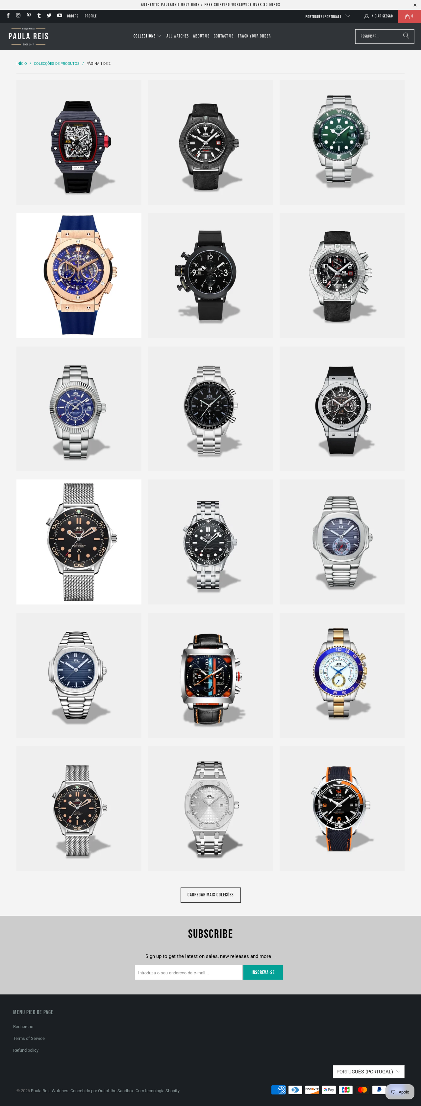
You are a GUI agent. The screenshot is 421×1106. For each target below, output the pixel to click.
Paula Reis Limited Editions (78, 541)
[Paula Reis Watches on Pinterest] (28, 16)
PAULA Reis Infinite (342, 409)
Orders (72, 16)
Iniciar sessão (382, 16)
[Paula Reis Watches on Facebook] (8, 16)
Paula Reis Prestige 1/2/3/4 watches (342, 808)
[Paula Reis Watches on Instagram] (18, 16)
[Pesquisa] (406, 36)
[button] (148, 36)
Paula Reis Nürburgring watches (342, 675)
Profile (91, 16)
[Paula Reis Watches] (28, 36)
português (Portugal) (324, 16)
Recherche (23, 1026)
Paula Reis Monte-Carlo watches (210, 675)
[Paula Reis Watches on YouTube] (59, 16)
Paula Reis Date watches (78, 409)
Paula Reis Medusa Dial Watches (342, 541)
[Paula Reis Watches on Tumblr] (38, 16)
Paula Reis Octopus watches (78, 808)
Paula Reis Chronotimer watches (342, 275)
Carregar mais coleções (210, 895)
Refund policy (25, 1050)
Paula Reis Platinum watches (210, 808)
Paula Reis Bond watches (210, 275)
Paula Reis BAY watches (342, 142)
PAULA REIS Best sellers (78, 275)
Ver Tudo (79, 162)
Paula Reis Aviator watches (210, 142)
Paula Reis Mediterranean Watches (210, 541)
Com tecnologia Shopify (158, 1090)
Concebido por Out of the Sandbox (102, 1090)
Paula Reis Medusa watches (78, 675)
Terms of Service (29, 1038)
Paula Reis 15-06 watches (78, 142)
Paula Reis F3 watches (210, 409)
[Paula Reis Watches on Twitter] (49, 16)
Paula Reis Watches (49, 1090)
